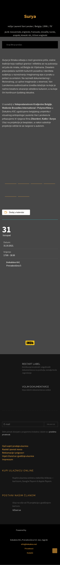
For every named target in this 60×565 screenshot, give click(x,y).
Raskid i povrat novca (12, 449)
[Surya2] (10, 182)
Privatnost (29, 548)
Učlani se (16, 510)
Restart (35, 530)
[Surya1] (23, 182)
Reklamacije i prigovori (13, 452)
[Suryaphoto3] (36, 182)
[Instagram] (17, 561)
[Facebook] (43, 561)
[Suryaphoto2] (49, 182)
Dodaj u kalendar (16, 212)
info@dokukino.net (29, 544)
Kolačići (30, 553)
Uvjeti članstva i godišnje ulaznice (18, 456)
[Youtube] (26, 561)
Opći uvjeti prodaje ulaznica (15, 446)
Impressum (7, 459)
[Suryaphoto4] (23, 195)
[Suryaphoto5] (10, 195)
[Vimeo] (34, 561)
